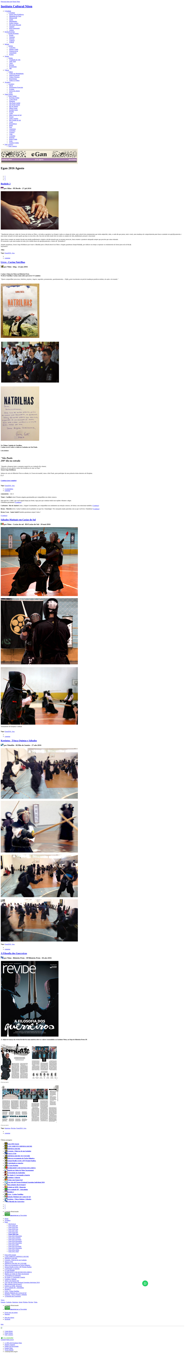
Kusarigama (13, 66)
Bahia (11, 125)
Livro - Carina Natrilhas (13, 262)
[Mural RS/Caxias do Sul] (2, 524)
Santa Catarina (13, 118)
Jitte (10, 68)
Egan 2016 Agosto (13, 1144)
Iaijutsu (7, 44)
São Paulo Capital (14, 103)
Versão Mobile (9, 1350)
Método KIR (13, 18)
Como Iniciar (13, 99)
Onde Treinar (9, 94)
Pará (10, 127)
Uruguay (12, 132)
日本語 (11, 42)
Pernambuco (13, 124)
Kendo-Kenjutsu (10, 32)
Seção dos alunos (14, 91)
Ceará (11, 122)
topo (2, 1324)
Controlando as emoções (15, 1163)
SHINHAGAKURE (13, 1149)
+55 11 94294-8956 (8, 1338)
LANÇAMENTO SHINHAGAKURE (19, 1146)
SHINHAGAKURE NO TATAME (18, 1156)
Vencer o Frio (11, 1153)
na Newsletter (18, 1215)
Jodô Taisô (12, 61)
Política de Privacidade (11, 1346)
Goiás (11, 113)
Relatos (25, 1302)
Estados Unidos (14, 143)
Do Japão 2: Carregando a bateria (18, 1175)
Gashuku (9, 1302)
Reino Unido (13, 139)
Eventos (11, 89)
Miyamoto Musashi (15, 25)
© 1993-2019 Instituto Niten (13, 1343)
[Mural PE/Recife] (2, 188)
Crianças (12, 40)
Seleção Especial (14, 75)
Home (6, 1218)
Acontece (7, 82)
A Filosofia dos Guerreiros (14, 953)
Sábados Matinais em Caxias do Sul (18, 519)
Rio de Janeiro (13, 106)
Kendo (11, 35)
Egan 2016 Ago (13, 1234)
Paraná (11, 117)
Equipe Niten (9, 1348)
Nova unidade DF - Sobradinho (17, 1189)
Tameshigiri (12, 53)
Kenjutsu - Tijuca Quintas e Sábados (19, 740)
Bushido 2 (6, 183)
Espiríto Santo (13, 110)
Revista (13, 1128)
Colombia (12, 136)
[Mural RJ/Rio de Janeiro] (2, 745)
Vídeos (7, 70)
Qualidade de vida (14, 60)
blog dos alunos (9, 1317)
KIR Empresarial (14, 28)
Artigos (11, 30)
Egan (10, 92)
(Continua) (18, 502)
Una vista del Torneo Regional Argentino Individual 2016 (26, 1182)
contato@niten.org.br (7, 1339)
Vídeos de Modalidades (16, 73)
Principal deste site (6, 1)
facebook (7, 1319)
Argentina (12, 130)
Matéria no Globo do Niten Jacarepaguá (20, 1170)
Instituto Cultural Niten (16, 6)
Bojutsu (11, 65)
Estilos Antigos (13, 23)
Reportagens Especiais (16, 87)
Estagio (3, 1302)
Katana (11, 54)
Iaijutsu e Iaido (13, 49)
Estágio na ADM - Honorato (16, 1187)
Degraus (11, 38)
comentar (7, 258)
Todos (2, 1300)
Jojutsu (7, 56)
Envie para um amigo (11, 1312)
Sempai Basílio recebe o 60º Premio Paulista (21, 1161)
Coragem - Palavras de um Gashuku (19, 1151)
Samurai (11, 26)
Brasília (11, 111)
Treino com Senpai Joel (15, 1180)
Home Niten (16, 1)
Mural (11, 85)
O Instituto (8, 11)
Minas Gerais (13, 108)
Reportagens (13, 79)
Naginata (12, 37)
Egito (11, 141)
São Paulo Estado (14, 105)
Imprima (7, 1314)
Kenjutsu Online (14, 98)
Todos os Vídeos (14, 80)
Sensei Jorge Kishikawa (16, 14)
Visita (35, 1302)
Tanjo (11, 63)
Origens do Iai (13, 51)
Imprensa (7, 1128)
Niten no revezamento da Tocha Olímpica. (21, 1158)
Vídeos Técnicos (14, 77)
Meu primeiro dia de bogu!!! (16, 1185)
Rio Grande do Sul (15, 120)
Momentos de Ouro (15, 16)
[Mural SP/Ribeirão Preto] (2, 958)
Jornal (20, 1302)
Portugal (11, 137)
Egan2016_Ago (9, 253)
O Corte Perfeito (12, 1165)
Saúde (11, 19)
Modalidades (13, 21)
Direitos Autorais (10, 1344)
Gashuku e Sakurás (13, 1177)
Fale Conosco (9, 144)
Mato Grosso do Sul (15, 115)
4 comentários (9, 489)
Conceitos (12, 47)
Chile (11, 134)
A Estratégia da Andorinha (16, 1173)
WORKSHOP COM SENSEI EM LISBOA (21, 1168)
